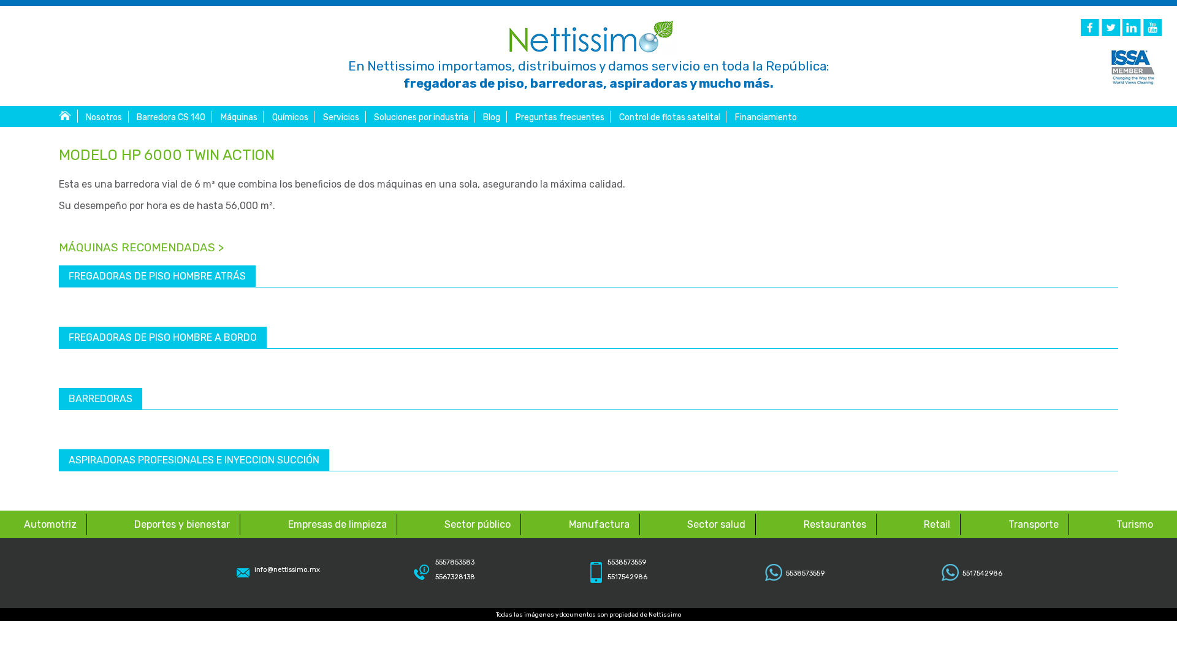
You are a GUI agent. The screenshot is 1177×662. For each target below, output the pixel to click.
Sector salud (716, 524)
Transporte (1033, 524)
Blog (491, 117)
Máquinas (239, 117)
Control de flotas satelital (669, 117)
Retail (937, 524)
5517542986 (982, 573)
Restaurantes (835, 524)
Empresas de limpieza (337, 524)
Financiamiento (766, 117)
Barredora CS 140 (171, 117)
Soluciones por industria (421, 117)
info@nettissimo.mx (287, 570)
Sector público (477, 524)
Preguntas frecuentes (560, 117)
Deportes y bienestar (182, 524)
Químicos (290, 117)
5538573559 (805, 573)
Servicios (341, 117)
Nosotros (104, 117)
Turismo (1134, 524)
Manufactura (599, 524)
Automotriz (50, 524)
